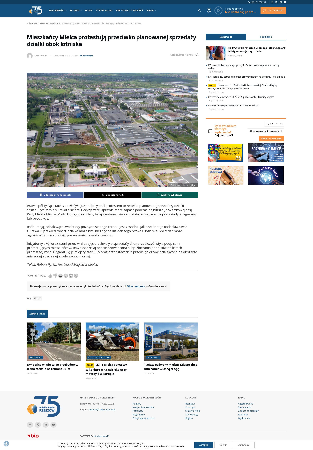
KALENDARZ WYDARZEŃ (129, 10)
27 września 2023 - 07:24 (66, 55)
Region (189, 418)
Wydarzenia (244, 418)
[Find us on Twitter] (276, 2)
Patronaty (138, 410)
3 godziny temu (216, 100)
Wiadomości (86, 55)
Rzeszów (190, 403)
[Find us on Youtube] (285, 2)
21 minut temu (216, 80)
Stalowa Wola (192, 410)
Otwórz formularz (271, 138)
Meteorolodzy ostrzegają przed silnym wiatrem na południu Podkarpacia (246, 76)
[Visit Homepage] (36, 10)
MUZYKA (74, 10)
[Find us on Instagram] (281, 2)
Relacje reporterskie (99, 357)
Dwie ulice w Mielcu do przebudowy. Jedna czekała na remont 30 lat (52, 367)
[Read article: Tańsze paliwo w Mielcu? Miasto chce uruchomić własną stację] (171, 341)
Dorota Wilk (40, 55)
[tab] (226, 37)
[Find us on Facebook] (272, 2)
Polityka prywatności (143, 418)
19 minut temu (216, 71)
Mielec (37, 298)
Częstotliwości (245, 403)
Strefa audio (244, 407)
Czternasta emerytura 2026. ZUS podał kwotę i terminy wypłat (241, 96)
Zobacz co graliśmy (248, 410)
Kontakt (137, 403)
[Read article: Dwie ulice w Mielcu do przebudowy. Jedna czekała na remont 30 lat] (54, 341)
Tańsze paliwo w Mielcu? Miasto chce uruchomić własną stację (170, 367)
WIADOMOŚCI (56, 10)
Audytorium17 (102, 436)
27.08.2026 (149, 373)
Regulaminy (139, 414)
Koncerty (243, 414)
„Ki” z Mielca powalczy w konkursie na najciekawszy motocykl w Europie (106, 369)
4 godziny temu (216, 108)
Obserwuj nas (136, 286)
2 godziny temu (216, 91)
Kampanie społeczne (144, 407)
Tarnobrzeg (191, 414)
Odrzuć (223, 444)
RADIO (150, 10)
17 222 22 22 (276, 123)
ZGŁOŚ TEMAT (275, 10)
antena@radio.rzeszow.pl (267, 131)
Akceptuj (203, 444)
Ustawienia (244, 444)
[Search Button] (199, 10)
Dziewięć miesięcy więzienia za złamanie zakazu (233, 105)
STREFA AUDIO (104, 10)
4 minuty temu (235, 55)
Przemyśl (190, 407)
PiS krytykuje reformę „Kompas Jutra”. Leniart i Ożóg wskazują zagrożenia (256, 49)
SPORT (88, 10)
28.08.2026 (32, 373)
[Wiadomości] (209, 10)
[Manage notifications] (6, 443)
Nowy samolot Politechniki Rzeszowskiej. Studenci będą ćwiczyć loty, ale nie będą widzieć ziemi (242, 87)
